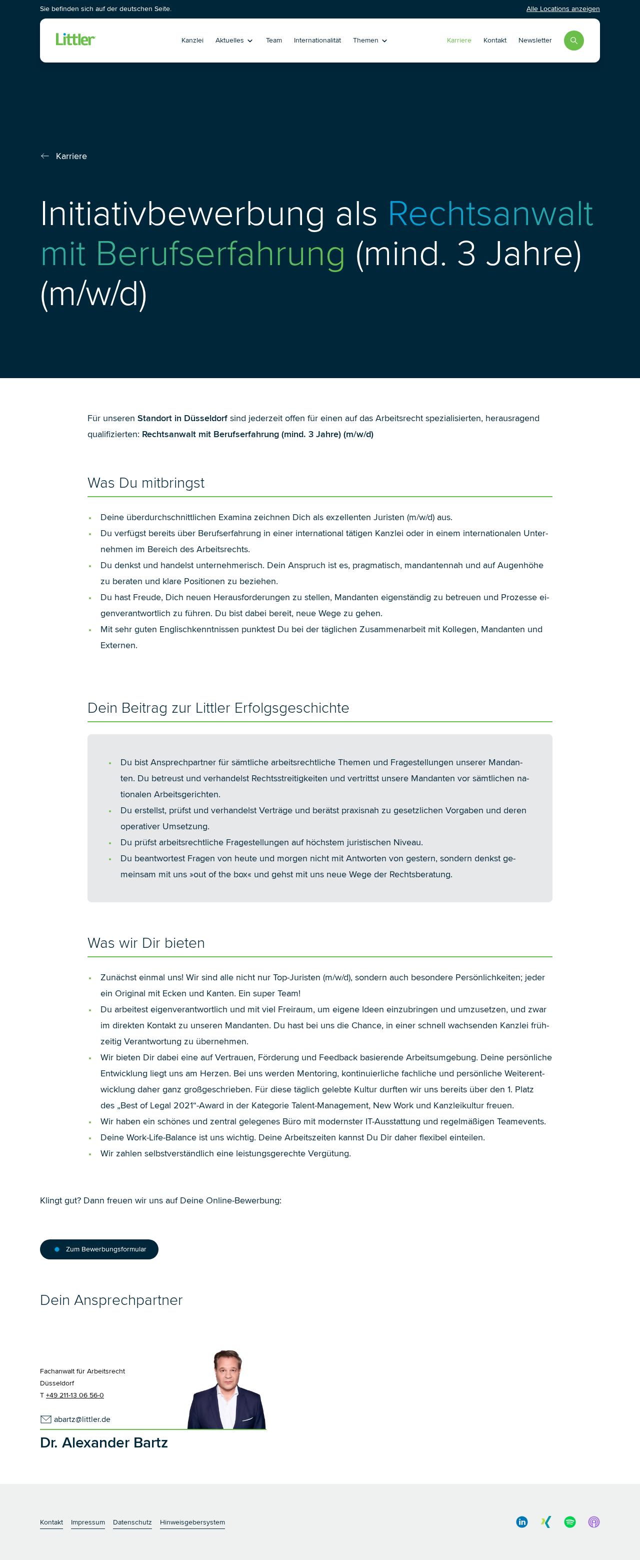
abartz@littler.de (82, 1419)
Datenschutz (132, 1522)
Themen (365, 40)
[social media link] (522, 1522)
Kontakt (495, 40)
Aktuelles (230, 40)
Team (274, 40)
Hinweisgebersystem (192, 1522)
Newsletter (535, 40)
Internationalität (317, 40)
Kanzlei (193, 40)
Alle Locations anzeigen (563, 9)
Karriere (459, 40)
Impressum (88, 1522)
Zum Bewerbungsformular (106, 1249)
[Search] (574, 41)
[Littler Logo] (109, 41)
